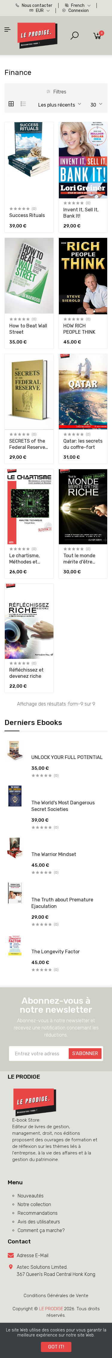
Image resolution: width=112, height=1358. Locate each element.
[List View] (23, 104)
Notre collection (34, 1204)
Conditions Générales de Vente (56, 1295)
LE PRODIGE (51, 1308)
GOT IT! (56, 1347)
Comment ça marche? (41, 1230)
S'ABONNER (85, 1053)
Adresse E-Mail (32, 1255)
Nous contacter (36, 5)
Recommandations (38, 1213)
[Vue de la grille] (11, 104)
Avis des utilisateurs (39, 1222)
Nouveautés (31, 1196)
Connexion (78, 10)
